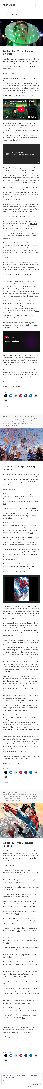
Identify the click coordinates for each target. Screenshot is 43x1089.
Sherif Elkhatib (15, 387)
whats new (29, 423)
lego (7, 421)
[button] (17, 595)
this (19, 199)
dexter (22, 794)
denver (9, 794)
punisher (9, 423)
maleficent (17, 421)
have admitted (24, 746)
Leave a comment (16, 800)
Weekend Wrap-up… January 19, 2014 (19, 468)
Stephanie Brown (18, 528)
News (28, 416)
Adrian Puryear (15, 1037)
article (36, 296)
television (5, 798)
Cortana (16, 679)
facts (25, 255)
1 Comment (17, 425)
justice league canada (25, 420)
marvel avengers (24, 421)
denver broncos (16, 794)
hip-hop (30, 794)
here (35, 138)
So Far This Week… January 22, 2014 (18, 52)
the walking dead (28, 798)
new (17, 796)
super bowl (34, 796)
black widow (22, 418)
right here (6, 377)
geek (35, 418)
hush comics (6, 420)
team (9, 613)
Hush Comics (9, 4)
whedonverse (7, 425)
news (4, 423)
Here (26, 729)
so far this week (16, 423)
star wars (23, 423)
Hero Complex (23, 710)
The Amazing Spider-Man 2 (16, 798)
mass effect (32, 421)
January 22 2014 (15, 420)
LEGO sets (33, 223)
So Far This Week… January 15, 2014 (18, 844)
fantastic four (30, 418)
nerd (37, 421)
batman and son (13, 418)
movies (10, 796)
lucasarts (11, 421)
